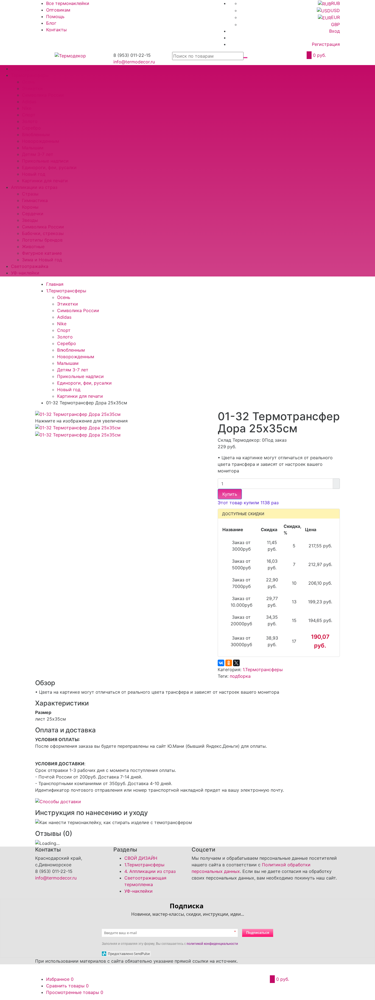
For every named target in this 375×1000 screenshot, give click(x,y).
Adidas (29, 101)
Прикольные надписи (45, 161)
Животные (33, 246)
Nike (26, 108)
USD (335, 10)
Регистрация (326, 44)
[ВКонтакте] (221, 663)
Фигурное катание (42, 253)
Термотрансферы (30, 75)
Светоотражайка (29, 266)
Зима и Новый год (42, 259)
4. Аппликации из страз (150, 871)
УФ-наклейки (25, 273)
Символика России (43, 95)
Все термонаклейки (67, 3)
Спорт (28, 114)
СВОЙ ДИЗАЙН (27, 68)
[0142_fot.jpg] (78, 434)
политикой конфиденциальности (212, 944)
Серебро (31, 128)
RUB (335, 3)
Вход (334, 31)
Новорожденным (40, 141)
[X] (236, 663)
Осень (28, 82)
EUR (335, 17)
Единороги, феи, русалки (49, 167)
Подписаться (257, 933)
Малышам (32, 147)
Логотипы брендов (42, 240)
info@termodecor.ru (134, 62)
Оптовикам (58, 10)
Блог (51, 23)
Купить (229, 494)
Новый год (33, 174)
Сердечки (32, 213)
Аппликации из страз (34, 187)
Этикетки (32, 88)
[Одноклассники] (228, 663)
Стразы (30, 194)
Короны (30, 207)
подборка (240, 676)
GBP (335, 24)
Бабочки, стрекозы (43, 233)
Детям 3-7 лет (37, 154)
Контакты (56, 29)
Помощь (55, 16)
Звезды (30, 220)
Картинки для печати (45, 180)
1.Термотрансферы (263, 669)
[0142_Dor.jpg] (78, 413)
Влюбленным (36, 134)
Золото (30, 121)
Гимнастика (35, 200)
